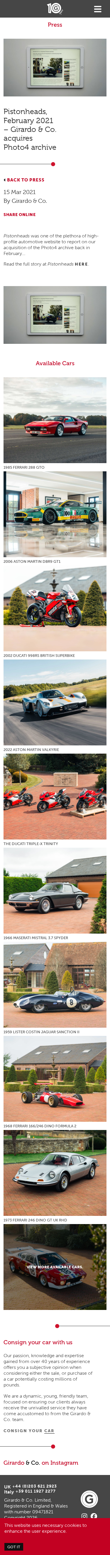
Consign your (29, 1430)
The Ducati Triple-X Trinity (31, 844)
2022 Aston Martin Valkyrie (31, 749)
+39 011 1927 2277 (36, 1491)
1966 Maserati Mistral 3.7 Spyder (36, 938)
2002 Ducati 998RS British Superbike (39, 655)
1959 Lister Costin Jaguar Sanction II (41, 1032)
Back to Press (26, 180)
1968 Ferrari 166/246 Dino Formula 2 (40, 1126)
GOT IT (13, 1546)
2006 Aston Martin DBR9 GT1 (32, 561)
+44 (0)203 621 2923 (34, 1486)
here (81, 264)
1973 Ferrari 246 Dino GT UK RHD (35, 1220)
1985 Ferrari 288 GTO (24, 467)
